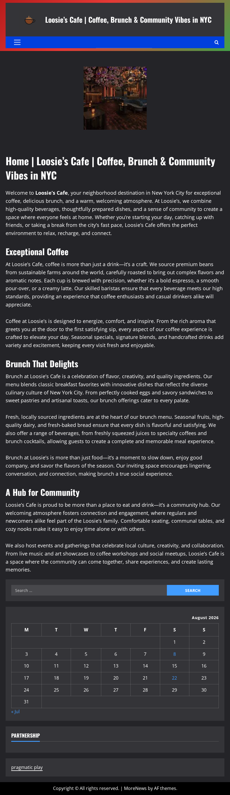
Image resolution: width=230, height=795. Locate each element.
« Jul (15, 711)
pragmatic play (27, 767)
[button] (17, 42)
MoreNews (135, 788)
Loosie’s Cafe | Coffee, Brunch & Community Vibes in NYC (128, 19)
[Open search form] (217, 42)
